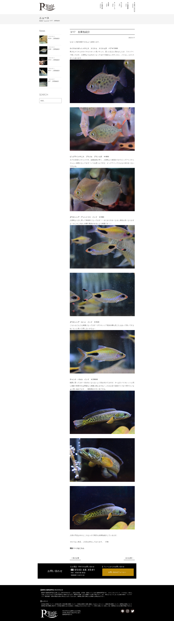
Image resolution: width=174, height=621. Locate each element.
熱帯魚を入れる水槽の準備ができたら (121, 606)
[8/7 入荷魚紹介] (43, 82)
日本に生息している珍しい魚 (102, 606)
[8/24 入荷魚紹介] (43, 40)
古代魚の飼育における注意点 (65, 606)
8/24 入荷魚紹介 (54, 38)
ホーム (95, 7)
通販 (108, 7)
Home (41, 21)
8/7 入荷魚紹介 (53, 81)
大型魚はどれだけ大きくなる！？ (84, 606)
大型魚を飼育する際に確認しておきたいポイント (90, 604)
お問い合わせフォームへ (117, 572)
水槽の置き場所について (111, 604)
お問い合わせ (133, 7)
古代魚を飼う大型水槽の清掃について (65, 604)
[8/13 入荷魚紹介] (43, 61)
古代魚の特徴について (47, 604)
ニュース (114, 7)
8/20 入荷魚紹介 (54, 49)
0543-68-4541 (85, 569)
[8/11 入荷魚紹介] (43, 72)
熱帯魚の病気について (126, 604)
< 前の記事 (75, 558)
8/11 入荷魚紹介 (54, 70)
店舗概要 (127, 7)
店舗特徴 (101, 7)
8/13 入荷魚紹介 (54, 60)
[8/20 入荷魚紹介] (43, 50)
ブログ (120, 7)
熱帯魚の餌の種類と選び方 (48, 606)
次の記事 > (129, 558)
